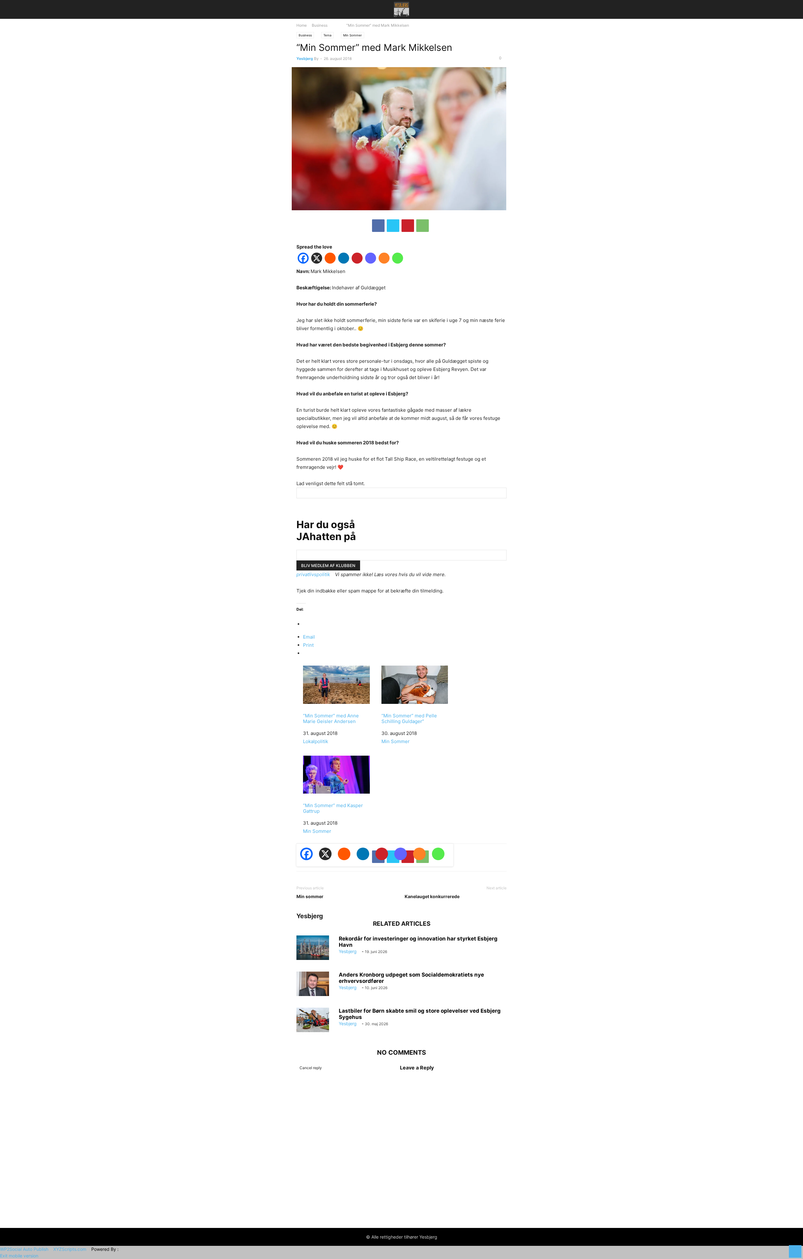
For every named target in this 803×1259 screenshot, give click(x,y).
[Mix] (384, 259)
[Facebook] (378, 225)
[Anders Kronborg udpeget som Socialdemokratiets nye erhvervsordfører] (312, 984)
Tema (327, 35)
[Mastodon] (370, 259)
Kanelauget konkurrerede (432, 896)
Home (301, 25)
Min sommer (309, 896)
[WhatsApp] (422, 225)
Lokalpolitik (315, 741)
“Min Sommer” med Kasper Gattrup (333, 808)
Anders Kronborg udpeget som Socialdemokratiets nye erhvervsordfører (411, 978)
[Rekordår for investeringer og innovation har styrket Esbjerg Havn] (312, 947)
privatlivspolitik (313, 574)
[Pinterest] (408, 225)
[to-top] (795, 1248)
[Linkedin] (344, 259)
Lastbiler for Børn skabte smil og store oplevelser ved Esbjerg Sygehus (420, 1014)
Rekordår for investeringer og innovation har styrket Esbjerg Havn (418, 941)
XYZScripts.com (69, 1249)
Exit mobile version (19, 1255)
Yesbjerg (304, 59)
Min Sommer (352, 35)
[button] (305, 9)
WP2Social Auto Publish (24, 1249)
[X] (393, 225)
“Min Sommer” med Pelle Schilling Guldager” (409, 718)
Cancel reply (311, 1067)
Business (319, 25)
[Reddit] (330, 259)
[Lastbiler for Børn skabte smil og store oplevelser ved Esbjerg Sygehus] (312, 1020)
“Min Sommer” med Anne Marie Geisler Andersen (331, 718)
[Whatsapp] (397, 259)
